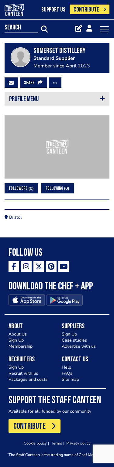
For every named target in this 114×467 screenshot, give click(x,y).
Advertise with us (79, 346)
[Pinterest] (51, 266)
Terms (56, 443)
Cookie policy (35, 443)
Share (29, 82)
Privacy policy (78, 443)
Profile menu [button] (24, 99)
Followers (20, 188)
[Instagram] (26, 266)
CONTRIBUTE (86, 10)
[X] (38, 266)
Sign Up (16, 340)
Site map (70, 379)
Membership (21, 346)
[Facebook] (14, 266)
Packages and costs (28, 379)
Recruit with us (23, 373)
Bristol (15, 217)
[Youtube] (63, 266)
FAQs (67, 373)
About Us (18, 334)
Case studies (74, 340)
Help (66, 367)
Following (57, 188)
